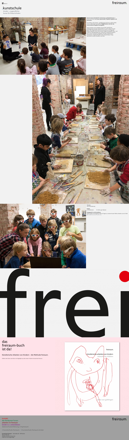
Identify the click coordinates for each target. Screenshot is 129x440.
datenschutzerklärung (10, 426)
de (4, 3)
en (6, 3)
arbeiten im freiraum (10, 422)
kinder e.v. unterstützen (11, 424)
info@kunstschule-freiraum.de (94, 215)
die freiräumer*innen (10, 420)
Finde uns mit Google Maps (8, 437)
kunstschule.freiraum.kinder (33, 430)
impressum (24, 426)
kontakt (5, 418)
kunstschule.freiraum (12, 430)
